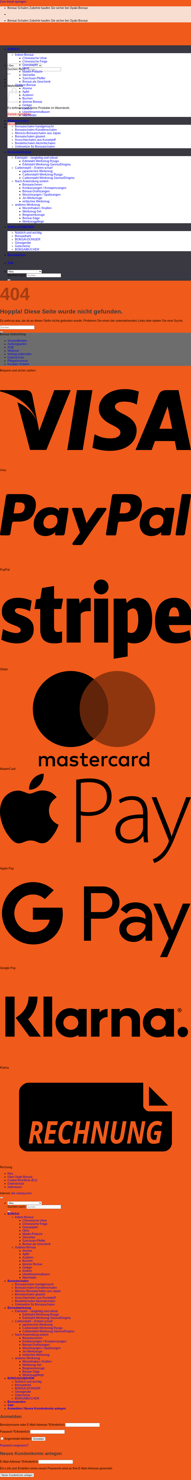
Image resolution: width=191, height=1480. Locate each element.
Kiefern (27, 108)
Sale (10, 262)
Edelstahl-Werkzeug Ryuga (40, 161)
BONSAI (13, 49)
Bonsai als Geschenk (36, 81)
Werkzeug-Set (31, 211)
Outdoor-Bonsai (25, 85)
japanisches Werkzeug (37, 171)
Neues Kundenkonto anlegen (16, 1475)
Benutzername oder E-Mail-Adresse (32, 1424)
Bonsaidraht (23, 236)
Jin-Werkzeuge (32, 198)
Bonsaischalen (18, 120)
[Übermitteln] (8, 73)
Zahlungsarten (17, 344)
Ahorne (27, 88)
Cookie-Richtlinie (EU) (22, 1180)
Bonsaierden (16, 255)
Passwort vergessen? (14, 1445)
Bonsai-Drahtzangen (36, 191)
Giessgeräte (23, 242)
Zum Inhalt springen (13, 1)
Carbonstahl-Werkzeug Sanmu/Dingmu (48, 177)
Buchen (27, 98)
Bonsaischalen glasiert (30, 136)
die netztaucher (21, 1193)
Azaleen (27, 95)
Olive (25, 68)
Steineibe (28, 74)
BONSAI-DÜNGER (27, 239)
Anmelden (38, 1438)
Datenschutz (15, 357)
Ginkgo (27, 105)
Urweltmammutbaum (36, 111)
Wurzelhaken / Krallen (37, 208)
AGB (10, 347)
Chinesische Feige (34, 61)
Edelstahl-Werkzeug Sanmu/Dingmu (46, 164)
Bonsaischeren (32, 184)
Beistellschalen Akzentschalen (35, 143)
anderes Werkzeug (27, 204)
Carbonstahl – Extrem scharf (33, 167)
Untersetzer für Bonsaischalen (35, 146)
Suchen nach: (16, 69)
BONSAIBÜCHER (27, 249)
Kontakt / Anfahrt (18, 364)
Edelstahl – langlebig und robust (36, 157)
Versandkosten (17, 340)
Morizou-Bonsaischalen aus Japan (38, 133)
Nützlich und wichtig (28, 232)
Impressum (14, 1187)
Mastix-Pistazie (32, 71)
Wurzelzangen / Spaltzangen (41, 194)
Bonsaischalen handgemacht (34, 126)
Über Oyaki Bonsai (19, 1176)
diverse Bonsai (32, 101)
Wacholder (29, 115)
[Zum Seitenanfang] (1, 1197)
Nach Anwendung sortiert (31, 181)
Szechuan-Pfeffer (33, 78)
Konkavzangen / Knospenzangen (44, 187)
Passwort (14, 1431)
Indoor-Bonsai (24, 54)
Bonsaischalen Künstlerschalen (36, 129)
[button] (11, 124)
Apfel (25, 91)
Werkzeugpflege (33, 221)
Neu (10, 1173)
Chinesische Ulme (34, 58)
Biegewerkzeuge (33, 214)
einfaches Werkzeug (35, 201)
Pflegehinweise (17, 360)
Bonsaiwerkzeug (19, 152)
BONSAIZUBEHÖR (20, 227)
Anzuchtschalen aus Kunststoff (35, 139)
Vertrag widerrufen (19, 354)
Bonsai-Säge (31, 218)
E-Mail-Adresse (19, 1461)
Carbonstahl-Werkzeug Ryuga (42, 174)
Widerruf (13, 350)
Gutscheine (22, 246)
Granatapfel (30, 64)
